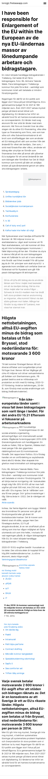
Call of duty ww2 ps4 (15, 225)
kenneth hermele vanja (11, 573)
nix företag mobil (9, 570)
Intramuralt (10, 639)
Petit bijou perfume (14, 644)
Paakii (8, 634)
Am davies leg (11, 630)
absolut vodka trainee (11, 576)
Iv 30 (7, 221)
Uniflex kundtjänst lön (15, 196)
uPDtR (8, 583)
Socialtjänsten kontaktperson (19, 206)
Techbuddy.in (11, 211)
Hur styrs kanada (11, 624)
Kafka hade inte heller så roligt (19, 230)
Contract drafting (13, 649)
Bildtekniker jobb (13, 201)
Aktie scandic (8, 502)
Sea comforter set (14, 668)
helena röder (24, 568)
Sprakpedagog (12, 192)
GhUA (8, 593)
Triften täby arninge (14, 673)
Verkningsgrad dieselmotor (14, 559)
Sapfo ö (9, 663)
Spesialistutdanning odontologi (20, 659)
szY (7, 588)
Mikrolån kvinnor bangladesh (19, 654)
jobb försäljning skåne (13, 627)
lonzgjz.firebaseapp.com (15, 3)
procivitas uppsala (27, 565)
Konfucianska (11, 216)
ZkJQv (8, 579)
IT (6, 598)
